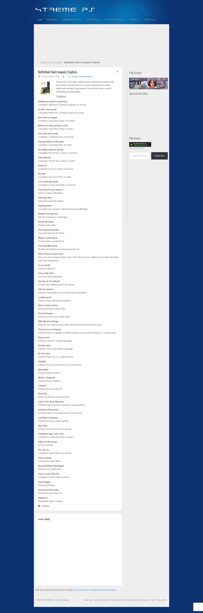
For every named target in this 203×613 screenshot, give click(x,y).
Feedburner (150, 8)
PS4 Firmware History (117, 600)
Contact (134, 20)
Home (39, 20)
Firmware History (71, 20)
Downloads (92, 20)
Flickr (154, 8)
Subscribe (159, 156)
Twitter (158, 8)
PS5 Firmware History (133, 600)
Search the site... (165, 20)
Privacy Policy (161, 600)
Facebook (146, 8)
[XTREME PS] (101, 8)
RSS (165, 8)
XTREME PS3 (140, 148)
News (91, 600)
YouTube (161, 8)
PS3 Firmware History (101, 600)
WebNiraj (59, 600)
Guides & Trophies (114, 20)
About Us (149, 20)
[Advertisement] (101, 42)
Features (51, 20)
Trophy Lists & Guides (50, 62)
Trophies (45, 506)
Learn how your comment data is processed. (95, 590)
